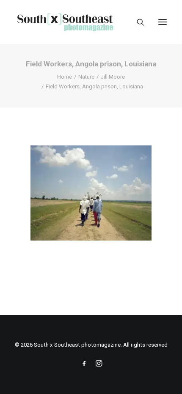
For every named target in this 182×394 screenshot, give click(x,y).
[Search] (136, 22)
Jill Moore (113, 77)
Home (64, 77)
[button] (162, 22)
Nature (86, 77)
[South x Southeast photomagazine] (65, 22)
